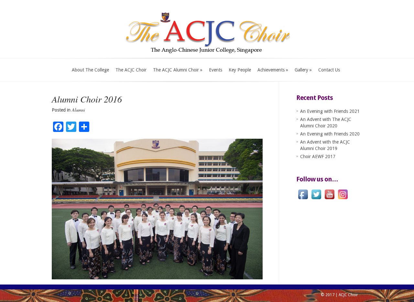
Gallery (303, 69)
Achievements (272, 69)
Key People (240, 69)
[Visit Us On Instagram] (342, 199)
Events (215, 69)
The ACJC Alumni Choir (177, 69)
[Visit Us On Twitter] (316, 199)
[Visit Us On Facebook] (303, 199)
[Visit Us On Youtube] (329, 199)
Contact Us (329, 69)
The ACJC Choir (131, 69)
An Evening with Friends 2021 (330, 111)
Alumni (78, 110)
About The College (90, 69)
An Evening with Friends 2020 (330, 133)
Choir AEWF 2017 (317, 156)
